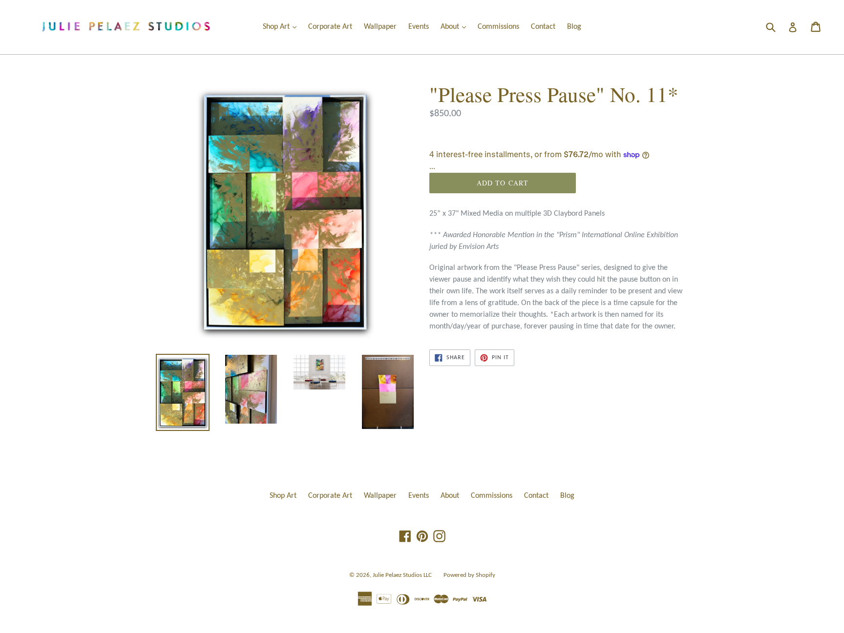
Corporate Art (330, 27)
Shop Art (282, 26)
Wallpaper (380, 27)
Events (418, 27)
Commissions (498, 27)
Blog (574, 27)
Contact (543, 27)
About (456, 26)
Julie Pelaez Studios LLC (402, 575)
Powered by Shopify (469, 575)
